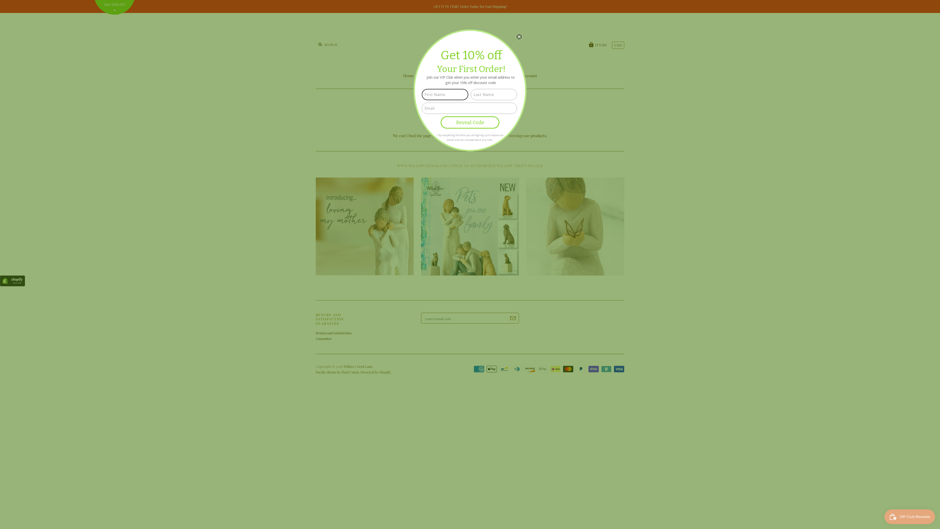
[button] (519, 37)
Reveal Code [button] (470, 122)
